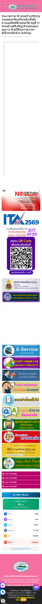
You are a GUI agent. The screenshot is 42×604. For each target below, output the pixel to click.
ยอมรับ (23, 600)
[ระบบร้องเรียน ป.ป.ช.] (3, 585)
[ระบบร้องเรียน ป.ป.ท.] (3, 592)
